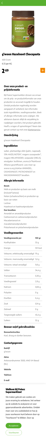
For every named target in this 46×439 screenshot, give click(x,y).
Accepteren (13, 425)
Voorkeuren (14, 432)
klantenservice (34, 129)
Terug (2, 3)
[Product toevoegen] (42, 70)
